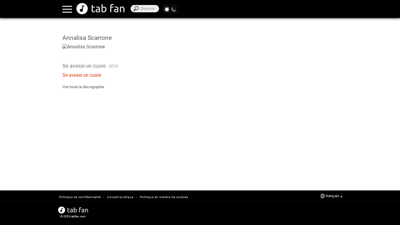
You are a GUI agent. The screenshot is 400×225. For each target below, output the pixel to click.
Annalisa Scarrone (87, 37)
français (332, 196)
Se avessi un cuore (81, 75)
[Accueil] (100, 8)
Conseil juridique (120, 197)
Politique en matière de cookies (164, 197)
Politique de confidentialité (80, 197)
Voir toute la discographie (83, 87)
